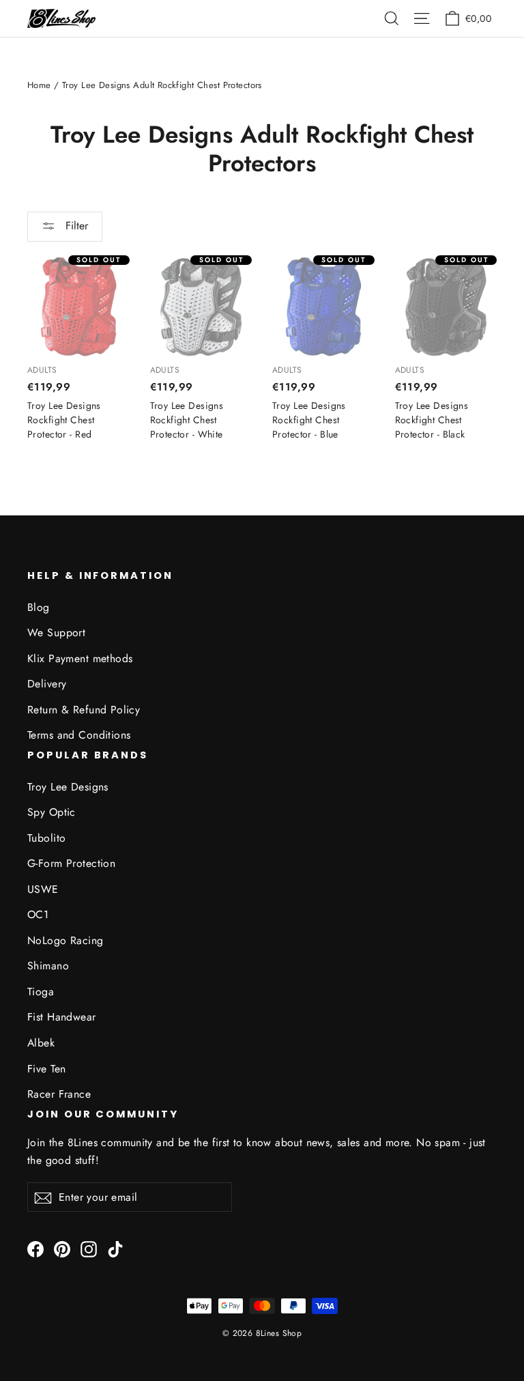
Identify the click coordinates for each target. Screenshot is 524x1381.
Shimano (48, 965)
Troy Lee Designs (67, 787)
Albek (41, 1043)
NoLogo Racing (65, 940)
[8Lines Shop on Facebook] (35, 1248)
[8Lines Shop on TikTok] (115, 1248)
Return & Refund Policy (83, 709)
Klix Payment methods (80, 658)
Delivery (46, 684)
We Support (56, 632)
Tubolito (46, 838)
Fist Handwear (61, 1017)
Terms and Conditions (79, 735)
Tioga (40, 991)
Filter (75, 225)
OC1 (37, 914)
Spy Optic (51, 812)
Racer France (59, 1094)
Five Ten (46, 1069)
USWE (43, 889)
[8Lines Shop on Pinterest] (62, 1248)
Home (39, 85)
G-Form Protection (71, 863)
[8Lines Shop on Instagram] (89, 1248)
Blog (38, 607)
